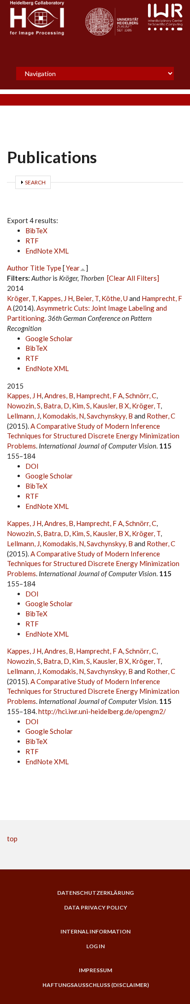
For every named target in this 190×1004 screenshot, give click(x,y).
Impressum (95, 970)
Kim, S (81, 406)
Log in (95, 946)
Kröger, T (21, 298)
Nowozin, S (24, 406)
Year (73, 268)
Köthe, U (114, 298)
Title (37, 268)
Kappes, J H (55, 298)
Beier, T (87, 298)
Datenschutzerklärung (95, 893)
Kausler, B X (111, 406)
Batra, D (56, 406)
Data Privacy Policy (95, 907)
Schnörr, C (140, 395)
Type (53, 268)
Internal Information (95, 931)
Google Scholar (49, 338)
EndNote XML (47, 251)
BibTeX (36, 230)
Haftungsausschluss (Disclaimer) (95, 985)
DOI (32, 466)
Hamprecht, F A (99, 395)
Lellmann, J (23, 416)
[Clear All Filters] (133, 278)
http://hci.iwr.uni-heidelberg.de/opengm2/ (102, 711)
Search (35, 182)
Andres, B (58, 395)
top (12, 838)
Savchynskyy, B (110, 416)
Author (18, 268)
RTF (32, 240)
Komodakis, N (63, 416)
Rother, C (161, 416)
